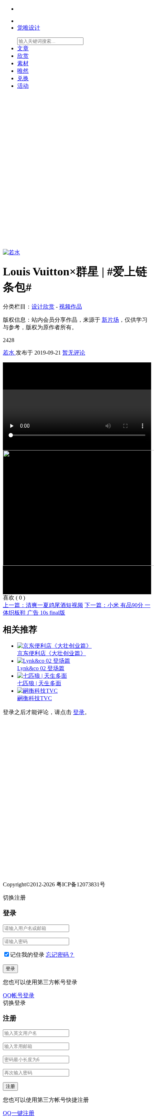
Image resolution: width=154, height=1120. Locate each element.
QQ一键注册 (18, 1113)
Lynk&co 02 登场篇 (40, 668)
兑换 (23, 78)
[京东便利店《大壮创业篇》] (54, 646)
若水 (9, 353)
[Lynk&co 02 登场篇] (43, 661)
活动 (23, 86)
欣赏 (23, 56)
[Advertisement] (77, 172)
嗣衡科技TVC (34, 698)
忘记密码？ (60, 955)
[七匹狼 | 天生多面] (42, 676)
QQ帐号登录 (18, 995)
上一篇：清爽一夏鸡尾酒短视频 (43, 605)
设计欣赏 (43, 307)
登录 (79, 712)
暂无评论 (73, 353)
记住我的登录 (27, 955)
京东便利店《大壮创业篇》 (51, 653)
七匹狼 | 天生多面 (39, 683)
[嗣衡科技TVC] (37, 691)
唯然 (23, 71)
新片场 (110, 320)
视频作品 (70, 307)
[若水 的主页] (11, 252)
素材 (23, 63)
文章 (23, 48)
